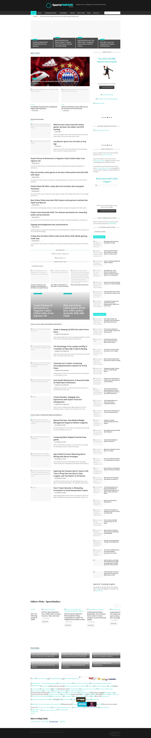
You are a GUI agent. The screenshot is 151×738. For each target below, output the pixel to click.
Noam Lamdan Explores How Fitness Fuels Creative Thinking (112, 359)
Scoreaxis (40, 266)
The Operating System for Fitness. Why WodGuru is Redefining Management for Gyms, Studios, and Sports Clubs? (111, 490)
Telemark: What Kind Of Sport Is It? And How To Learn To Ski (112, 292)
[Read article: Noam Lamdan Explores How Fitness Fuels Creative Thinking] (98, 361)
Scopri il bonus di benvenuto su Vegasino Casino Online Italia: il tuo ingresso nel (43, 310)
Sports (39, 13)
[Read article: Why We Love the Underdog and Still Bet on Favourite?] (98, 480)
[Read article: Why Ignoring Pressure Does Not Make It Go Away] (98, 244)
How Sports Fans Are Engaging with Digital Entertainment (107, 44)
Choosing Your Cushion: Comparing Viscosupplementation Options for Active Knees (70, 365)
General (72, 13)
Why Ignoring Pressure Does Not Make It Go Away (111, 242)
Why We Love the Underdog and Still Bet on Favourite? (111, 478)
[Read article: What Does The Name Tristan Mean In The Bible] (98, 452)
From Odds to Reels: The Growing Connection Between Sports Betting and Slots (111, 320)
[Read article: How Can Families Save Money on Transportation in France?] (98, 461)
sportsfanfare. (99, 590)
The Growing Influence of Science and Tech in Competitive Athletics (110, 402)
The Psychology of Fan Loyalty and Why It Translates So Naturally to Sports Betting (70, 347)
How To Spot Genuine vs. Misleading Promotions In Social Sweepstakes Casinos (70, 489)
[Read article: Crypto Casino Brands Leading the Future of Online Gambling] (98, 284)
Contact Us (96, 13)
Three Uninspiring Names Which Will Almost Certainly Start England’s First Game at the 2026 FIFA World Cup (112, 391)
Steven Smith (35, 110)
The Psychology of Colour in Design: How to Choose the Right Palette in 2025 (111, 573)
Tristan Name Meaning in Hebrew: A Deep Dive (110, 440)
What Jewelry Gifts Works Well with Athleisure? (112, 431)
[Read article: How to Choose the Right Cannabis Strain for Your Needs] (98, 522)
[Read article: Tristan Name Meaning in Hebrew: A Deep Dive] (98, 442)
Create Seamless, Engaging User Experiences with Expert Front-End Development (67, 399)
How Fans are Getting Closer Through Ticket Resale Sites (111, 541)
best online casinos (107, 154)
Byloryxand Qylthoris (60, 425)
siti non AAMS (44, 721)
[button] (119, 605)
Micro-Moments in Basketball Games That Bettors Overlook (112, 468)
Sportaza (62, 721)
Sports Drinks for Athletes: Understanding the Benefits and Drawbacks (111, 531)
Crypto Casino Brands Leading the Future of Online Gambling (112, 283)
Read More (34, 625)
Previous (91, 109)
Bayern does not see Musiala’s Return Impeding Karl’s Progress (55, 81)
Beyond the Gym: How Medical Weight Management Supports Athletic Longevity (70, 421)
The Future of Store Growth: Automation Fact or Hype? (111, 350)
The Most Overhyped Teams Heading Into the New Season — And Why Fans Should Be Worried (39, 286)
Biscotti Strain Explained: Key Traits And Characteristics (111, 411)
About (89, 13)
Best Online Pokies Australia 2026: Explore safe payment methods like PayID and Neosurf (44, 665)
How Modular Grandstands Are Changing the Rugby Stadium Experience (44, 107)
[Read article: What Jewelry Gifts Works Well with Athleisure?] (98, 433)
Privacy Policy (49, 732)
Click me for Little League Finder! (108, 211)
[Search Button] (119, 13)
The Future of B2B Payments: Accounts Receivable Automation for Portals (111, 551)
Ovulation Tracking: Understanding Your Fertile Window (111, 421)
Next (122, 109)
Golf (62, 104)
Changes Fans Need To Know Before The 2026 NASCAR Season (111, 370)
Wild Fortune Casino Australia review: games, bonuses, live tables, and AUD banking (68, 127)
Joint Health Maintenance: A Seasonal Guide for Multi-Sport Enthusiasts (71, 381)
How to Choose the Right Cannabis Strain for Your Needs (110, 521)
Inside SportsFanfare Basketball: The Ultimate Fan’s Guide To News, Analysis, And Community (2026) (62, 616)
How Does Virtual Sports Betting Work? (110, 501)
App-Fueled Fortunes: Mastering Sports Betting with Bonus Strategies (69, 455)
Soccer (34, 78)
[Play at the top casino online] (109, 704)
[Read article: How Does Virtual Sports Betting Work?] (98, 503)
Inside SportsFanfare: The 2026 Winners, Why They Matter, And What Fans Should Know (108, 615)
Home (33, 13)
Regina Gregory (35, 163)
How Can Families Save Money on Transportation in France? (112, 459)
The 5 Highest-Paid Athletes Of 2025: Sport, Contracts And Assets (60, 285)
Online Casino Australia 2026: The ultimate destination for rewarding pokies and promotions (75, 665)
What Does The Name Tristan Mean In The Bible (112, 450)
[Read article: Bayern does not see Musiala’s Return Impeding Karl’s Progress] (60, 71)
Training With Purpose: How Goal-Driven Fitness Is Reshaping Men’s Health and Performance (111, 303)
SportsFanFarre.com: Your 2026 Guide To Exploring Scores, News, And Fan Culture (86, 43)
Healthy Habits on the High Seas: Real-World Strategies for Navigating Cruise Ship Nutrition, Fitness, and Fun (111, 562)
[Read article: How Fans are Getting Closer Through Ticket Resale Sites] (98, 543)
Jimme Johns (36, 83)
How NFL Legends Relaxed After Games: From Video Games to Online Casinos (110, 252)
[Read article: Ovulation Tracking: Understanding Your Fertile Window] (98, 422)
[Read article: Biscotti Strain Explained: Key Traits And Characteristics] (98, 413)
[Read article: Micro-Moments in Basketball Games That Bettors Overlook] (98, 470)
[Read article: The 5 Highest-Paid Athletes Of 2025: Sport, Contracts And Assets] (60, 276)
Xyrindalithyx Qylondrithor (62, 334)
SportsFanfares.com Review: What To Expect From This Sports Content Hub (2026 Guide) (63, 43)
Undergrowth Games (50, 13)
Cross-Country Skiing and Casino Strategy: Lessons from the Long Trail (112, 330)
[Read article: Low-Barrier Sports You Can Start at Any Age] (41, 147)
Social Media (63, 13)
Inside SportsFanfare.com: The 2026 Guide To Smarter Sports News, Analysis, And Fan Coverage (86, 615)
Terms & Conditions (39, 732)
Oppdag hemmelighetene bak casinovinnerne (49, 224)
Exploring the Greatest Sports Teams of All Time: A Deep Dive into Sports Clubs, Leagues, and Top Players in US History (70, 473)
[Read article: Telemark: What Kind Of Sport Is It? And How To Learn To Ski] (98, 294)
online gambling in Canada (103, 168)
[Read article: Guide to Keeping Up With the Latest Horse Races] (41, 335)
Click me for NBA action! (107, 87)
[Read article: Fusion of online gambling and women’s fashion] (98, 263)
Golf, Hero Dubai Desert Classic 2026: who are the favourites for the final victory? (74, 107)
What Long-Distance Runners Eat (79, 285)
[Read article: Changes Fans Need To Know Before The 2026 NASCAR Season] (98, 371)
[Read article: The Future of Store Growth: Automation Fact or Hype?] (98, 352)
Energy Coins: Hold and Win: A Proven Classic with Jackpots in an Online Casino (112, 380)
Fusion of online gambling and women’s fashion (112, 261)
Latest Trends (81, 13)
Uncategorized (38, 293)
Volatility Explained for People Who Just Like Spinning (40, 44)
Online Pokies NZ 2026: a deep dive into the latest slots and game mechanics (58, 16)
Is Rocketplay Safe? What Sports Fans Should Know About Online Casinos (110, 340)
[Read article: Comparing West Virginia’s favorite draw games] (41, 443)
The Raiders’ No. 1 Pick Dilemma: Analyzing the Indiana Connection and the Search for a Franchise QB (111, 273)
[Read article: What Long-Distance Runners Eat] (80, 276)
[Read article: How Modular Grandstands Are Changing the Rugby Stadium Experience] (45, 96)
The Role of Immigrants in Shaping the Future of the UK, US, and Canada (112, 511)
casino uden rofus (35, 721)
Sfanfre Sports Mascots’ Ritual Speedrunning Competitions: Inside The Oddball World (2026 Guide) (41, 616)
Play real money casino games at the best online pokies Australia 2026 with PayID (98, 16)
